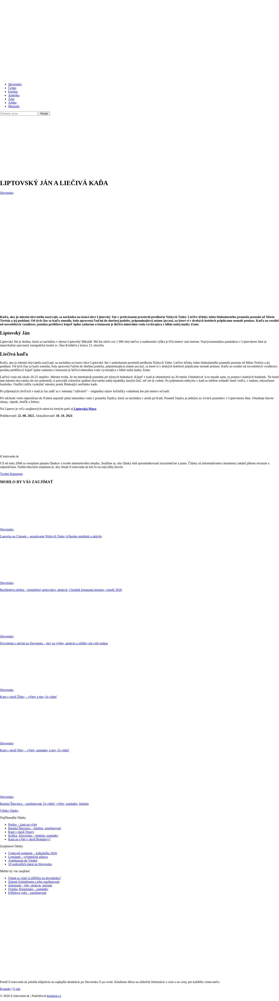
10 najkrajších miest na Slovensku (30, 864)
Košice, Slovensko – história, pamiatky (33, 835)
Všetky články (9, 810)
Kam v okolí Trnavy (21, 832)
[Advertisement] (139, 146)
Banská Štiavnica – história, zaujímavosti (34, 828)
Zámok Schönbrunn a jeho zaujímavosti (33, 881)
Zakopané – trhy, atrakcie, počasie (30, 885)
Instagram (16, 474)
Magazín (13, 106)
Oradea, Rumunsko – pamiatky (28, 889)
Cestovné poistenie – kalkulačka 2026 (32, 853)
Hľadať (44, 113)
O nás (16, 989)
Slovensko (15, 84)
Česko (12, 88)
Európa (13, 91)
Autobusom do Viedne (22, 860)
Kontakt (5, 989)
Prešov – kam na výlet (22, 824)
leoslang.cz (54, 996)
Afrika (12, 102)
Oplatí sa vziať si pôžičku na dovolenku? (34, 878)
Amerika (13, 95)
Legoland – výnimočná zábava (28, 857)
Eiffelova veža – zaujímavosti (27, 892)
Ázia (11, 99)
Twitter (4, 474)
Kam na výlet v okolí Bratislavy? (29, 839)
